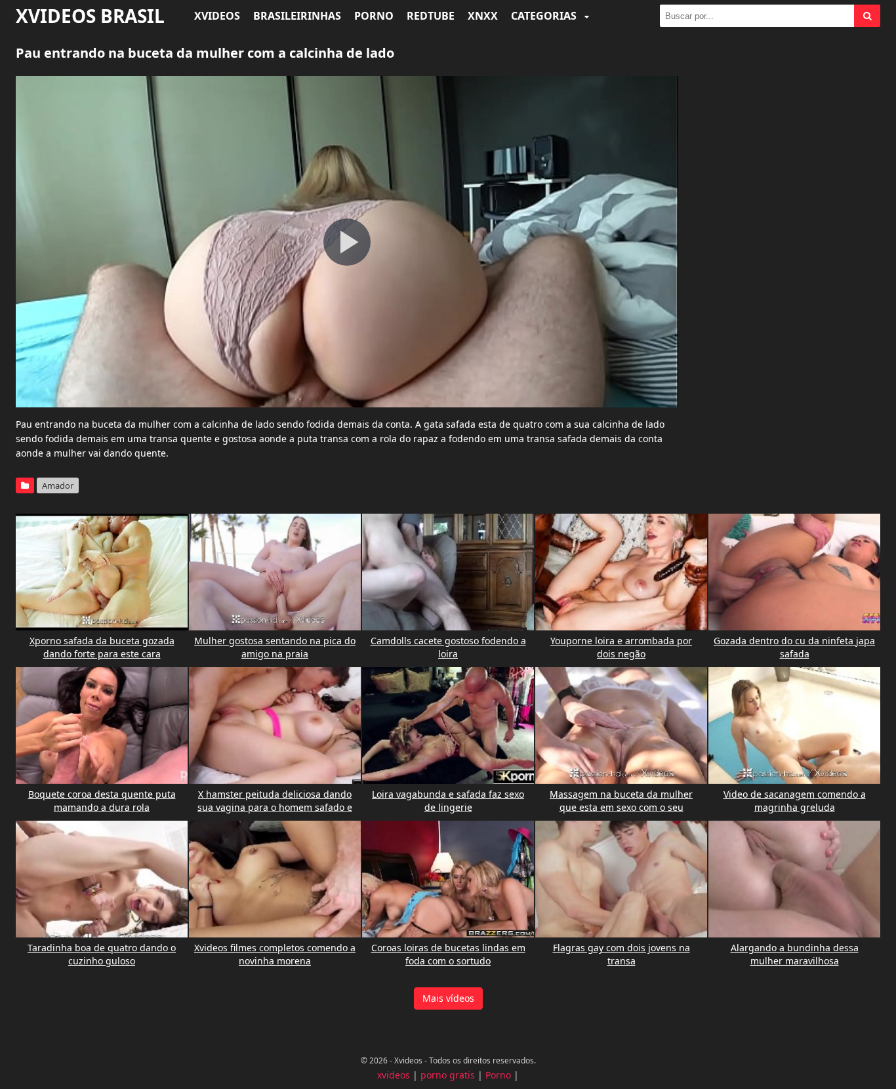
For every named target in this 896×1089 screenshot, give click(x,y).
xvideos (393, 1075)
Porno (374, 16)
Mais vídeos (448, 998)
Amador (57, 485)
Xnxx (483, 16)
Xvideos (217, 16)
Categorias (545, 16)
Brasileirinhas (297, 16)
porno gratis (447, 1075)
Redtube (431, 16)
